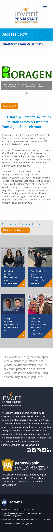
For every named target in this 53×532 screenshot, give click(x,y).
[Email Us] (29, 451)
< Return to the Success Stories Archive (22, 43)
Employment (6, 509)
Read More (8, 106)
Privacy (4, 513)
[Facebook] (34, 451)
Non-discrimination (17, 513)
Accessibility (6, 516)
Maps (16, 509)
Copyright (17, 516)
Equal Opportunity (34, 513)
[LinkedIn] (49, 451)
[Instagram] (39, 451)
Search (33, 509)
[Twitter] (44, 451)
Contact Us (24, 509)
